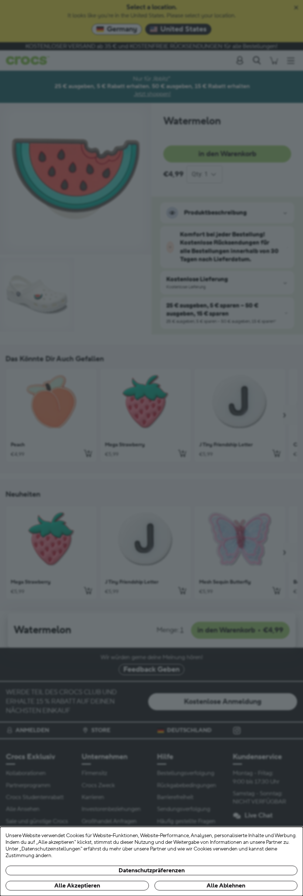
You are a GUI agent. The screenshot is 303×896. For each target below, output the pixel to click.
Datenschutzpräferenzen (152, 870)
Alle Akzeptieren (77, 885)
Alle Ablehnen (226, 885)
